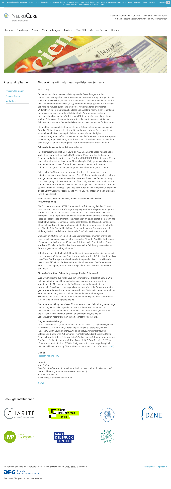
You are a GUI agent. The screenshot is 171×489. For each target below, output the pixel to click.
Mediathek (11, 101)
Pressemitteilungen (15, 91)
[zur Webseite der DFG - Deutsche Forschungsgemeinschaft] (21, 475)
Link (111, 346)
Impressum (162, 466)
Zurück (41, 383)
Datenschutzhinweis (96, 4)
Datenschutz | (150, 466)
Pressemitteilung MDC (48, 355)
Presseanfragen (13, 96)
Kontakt (115, 30)
